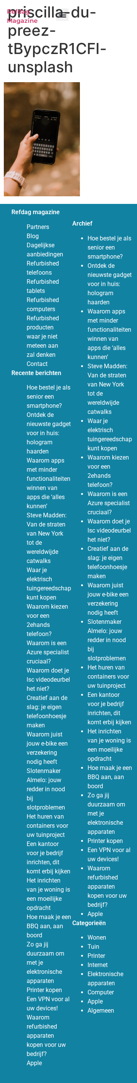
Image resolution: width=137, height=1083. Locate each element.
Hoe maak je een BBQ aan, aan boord (49, 926)
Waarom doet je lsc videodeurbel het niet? (48, 679)
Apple (34, 1063)
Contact (37, 363)
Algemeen (101, 1010)
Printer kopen (44, 990)
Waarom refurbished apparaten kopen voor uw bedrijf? (46, 1036)
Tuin (93, 946)
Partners (38, 227)
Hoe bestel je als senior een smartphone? (48, 396)
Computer (101, 992)
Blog (33, 236)
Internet (98, 964)
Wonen (97, 937)
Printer (96, 955)
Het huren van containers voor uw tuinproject (47, 825)
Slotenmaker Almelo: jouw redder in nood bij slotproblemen (46, 789)
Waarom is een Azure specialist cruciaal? (48, 652)
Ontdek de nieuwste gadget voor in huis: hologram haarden (49, 433)
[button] (62, 14)
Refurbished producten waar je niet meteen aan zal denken (43, 336)
